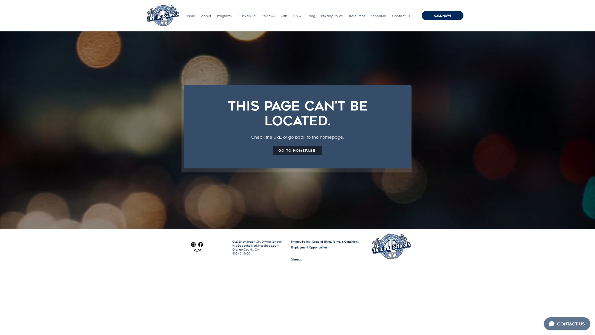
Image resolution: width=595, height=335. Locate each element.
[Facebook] (200, 244)
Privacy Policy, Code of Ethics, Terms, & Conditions (325, 241)
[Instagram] (193, 244)
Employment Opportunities (309, 247)
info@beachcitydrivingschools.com (255, 246)
